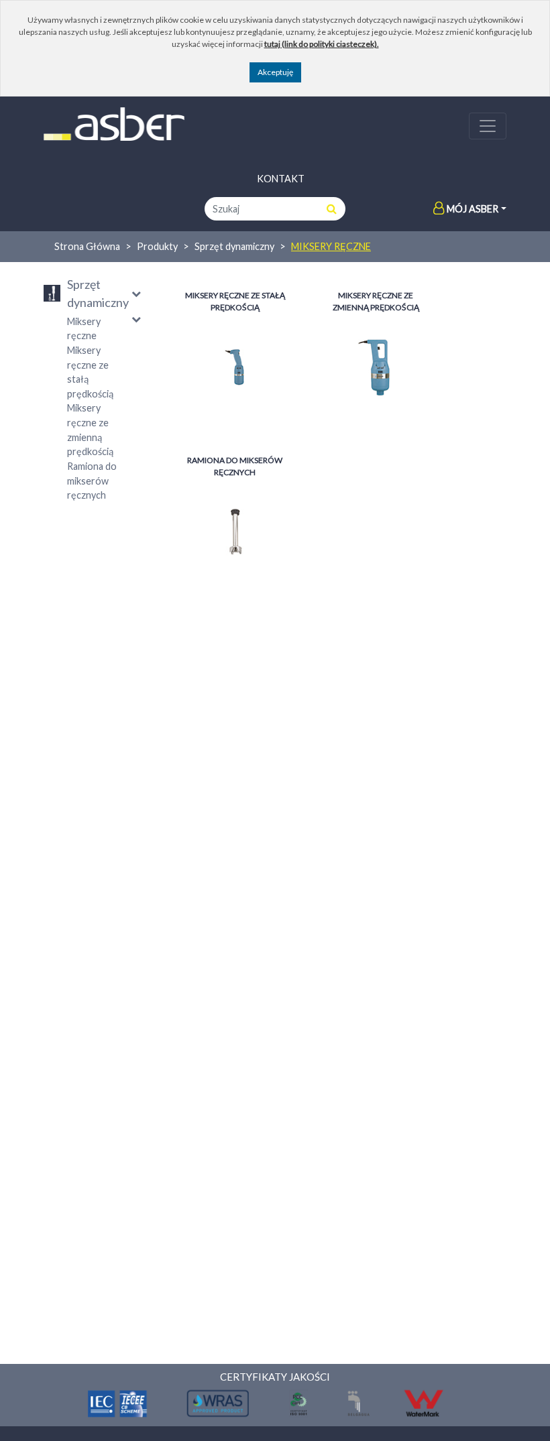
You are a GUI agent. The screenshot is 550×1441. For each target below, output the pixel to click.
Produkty (157, 246)
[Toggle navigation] (487, 126)
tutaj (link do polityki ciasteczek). (321, 44)
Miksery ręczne (331, 246)
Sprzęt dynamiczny (234, 246)
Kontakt (281, 178)
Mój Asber (472, 208)
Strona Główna (87, 246)
